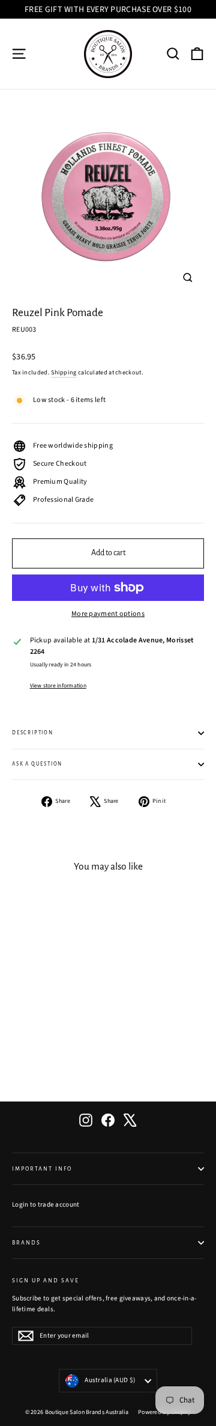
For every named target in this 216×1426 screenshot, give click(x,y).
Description (32, 733)
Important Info (42, 1169)
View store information (58, 685)
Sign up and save (45, 1281)
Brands (26, 1243)
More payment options (108, 614)
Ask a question (37, 764)
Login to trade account (46, 1204)
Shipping (63, 372)
